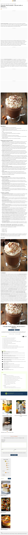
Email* (15, 449)
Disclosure (16, 533)
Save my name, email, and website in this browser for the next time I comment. (14, 452)
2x (24, 336)
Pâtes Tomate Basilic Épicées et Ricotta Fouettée (5, 512)
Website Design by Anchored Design (22, 533)
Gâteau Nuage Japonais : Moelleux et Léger (4, 495)
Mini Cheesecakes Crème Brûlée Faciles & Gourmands (6, 529)
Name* (2, 449)
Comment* (3, 441)
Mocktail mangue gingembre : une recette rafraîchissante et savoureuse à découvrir (7, 415)
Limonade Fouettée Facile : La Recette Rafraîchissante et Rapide (21, 415)
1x (23, 336)
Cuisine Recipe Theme (6, 533)
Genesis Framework (12, 533)
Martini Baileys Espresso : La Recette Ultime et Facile (7, 432)
